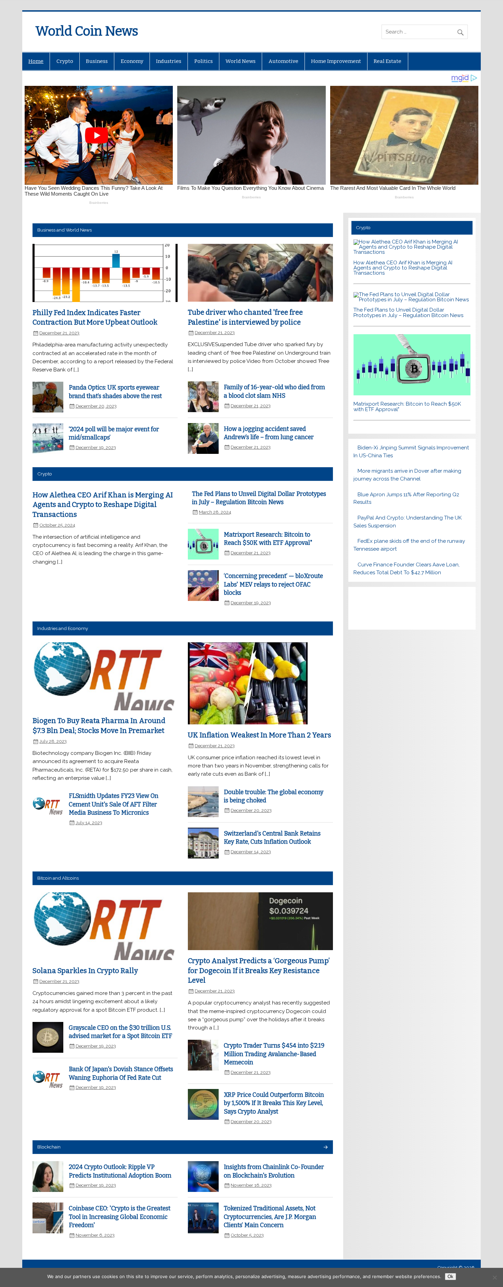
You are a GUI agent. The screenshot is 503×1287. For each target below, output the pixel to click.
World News (240, 61)
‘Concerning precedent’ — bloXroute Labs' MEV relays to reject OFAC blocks (273, 584)
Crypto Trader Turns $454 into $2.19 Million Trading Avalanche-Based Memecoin (274, 1054)
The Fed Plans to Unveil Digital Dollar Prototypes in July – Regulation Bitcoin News (408, 312)
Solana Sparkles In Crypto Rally (85, 971)
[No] (494, 1277)
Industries (168, 61)
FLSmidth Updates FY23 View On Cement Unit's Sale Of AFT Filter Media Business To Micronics (113, 804)
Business (97, 61)
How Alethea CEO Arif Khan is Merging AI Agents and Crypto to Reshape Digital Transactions (103, 504)
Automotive (283, 61)
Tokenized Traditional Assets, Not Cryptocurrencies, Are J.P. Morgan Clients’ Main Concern (270, 1217)
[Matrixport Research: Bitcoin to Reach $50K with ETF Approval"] (411, 394)
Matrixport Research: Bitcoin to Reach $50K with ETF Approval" (407, 406)
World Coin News (86, 31)
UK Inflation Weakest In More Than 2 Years (259, 735)
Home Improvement (336, 61)
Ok (450, 1276)
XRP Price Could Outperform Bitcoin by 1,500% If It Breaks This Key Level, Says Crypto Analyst (274, 1103)
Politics (203, 61)
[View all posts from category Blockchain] (325, 1148)
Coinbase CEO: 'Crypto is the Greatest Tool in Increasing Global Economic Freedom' (119, 1217)
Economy (132, 61)
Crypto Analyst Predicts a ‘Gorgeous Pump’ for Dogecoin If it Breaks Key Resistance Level (259, 970)
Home (35, 61)
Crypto (64, 61)
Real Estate (387, 61)
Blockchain (49, 1147)
